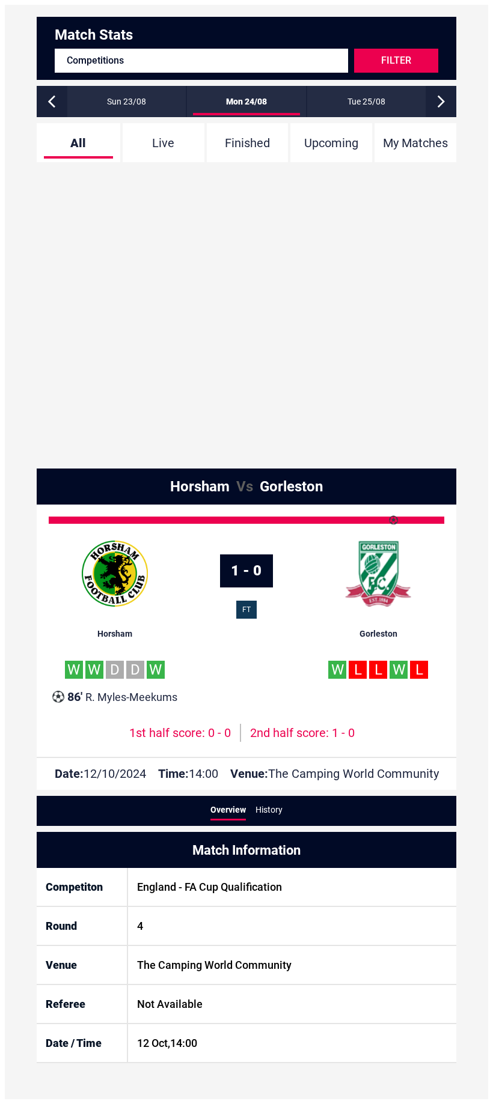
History (269, 809)
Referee (65, 1004)
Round (61, 926)
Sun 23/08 (126, 101)
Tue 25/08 (366, 101)
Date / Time (74, 1043)
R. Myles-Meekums (122, 697)
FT (246, 609)
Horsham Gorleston (246, 486)
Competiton (74, 887)
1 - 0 (246, 570)
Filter (396, 60)
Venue (61, 965)
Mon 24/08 (246, 101)
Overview (228, 809)
